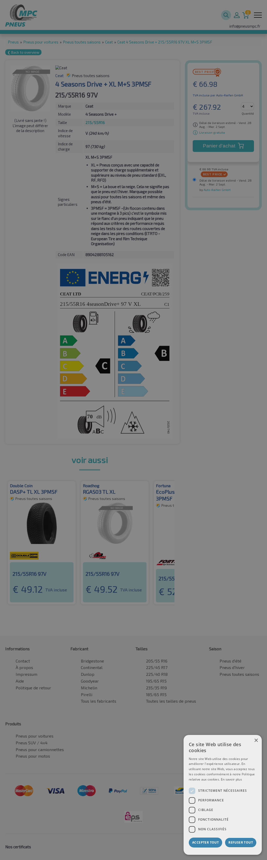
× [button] (256, 741)
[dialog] (223, 795)
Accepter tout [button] (205, 842)
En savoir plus (231, 779)
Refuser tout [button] (240, 842)
